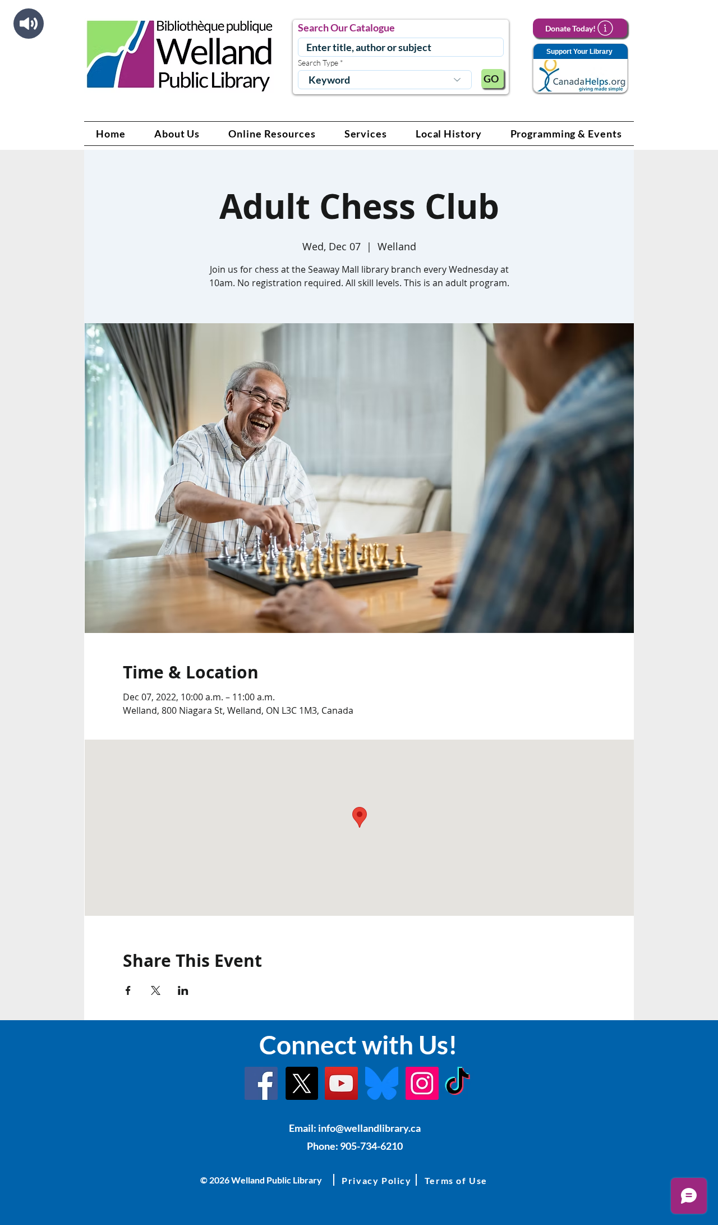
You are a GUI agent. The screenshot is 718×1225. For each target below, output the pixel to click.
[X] (301, 1083)
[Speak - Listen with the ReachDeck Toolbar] (28, 23)
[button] (177, 133)
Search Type (318, 63)
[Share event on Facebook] (128, 990)
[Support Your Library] (580, 68)
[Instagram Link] (422, 1083)
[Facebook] (261, 1083)
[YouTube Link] (341, 1083)
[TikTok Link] (457, 1083)
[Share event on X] (155, 990)
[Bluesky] (381, 1083)
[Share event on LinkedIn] (183, 990)
